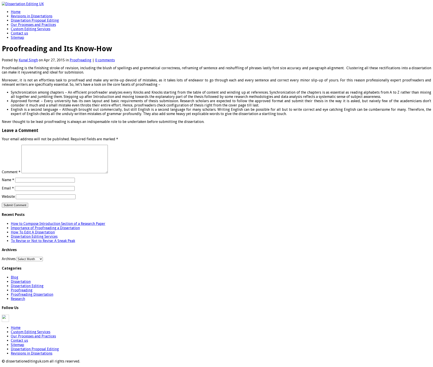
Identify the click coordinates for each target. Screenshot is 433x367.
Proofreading (80, 60)
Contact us (19, 33)
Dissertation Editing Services (34, 236)
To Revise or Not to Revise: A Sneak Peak (43, 241)
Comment (11, 172)
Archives (9, 259)
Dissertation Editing (27, 286)
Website (8, 196)
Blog (14, 277)
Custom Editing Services (30, 29)
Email (8, 188)
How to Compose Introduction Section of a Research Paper (58, 224)
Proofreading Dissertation (32, 294)
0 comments (105, 60)
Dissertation (21, 281)
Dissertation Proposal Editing (35, 20)
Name (8, 180)
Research (18, 299)
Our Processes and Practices (33, 25)
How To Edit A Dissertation (33, 232)
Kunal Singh (28, 60)
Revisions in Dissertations (31, 16)
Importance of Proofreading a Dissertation (45, 228)
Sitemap (17, 37)
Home (16, 12)
